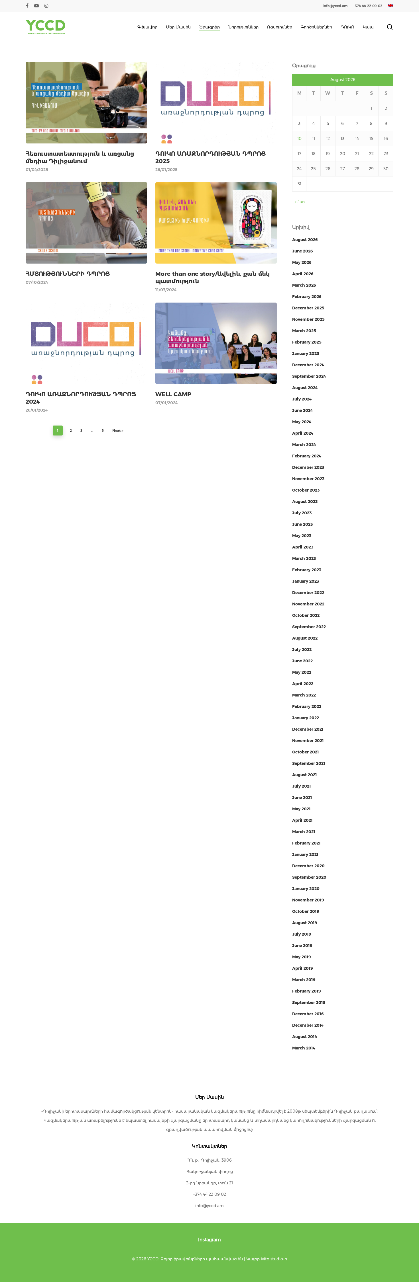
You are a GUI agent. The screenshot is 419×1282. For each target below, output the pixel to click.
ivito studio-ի (274, 1259)
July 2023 (302, 512)
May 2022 (301, 672)
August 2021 (304, 774)
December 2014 (308, 1025)
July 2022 (302, 649)
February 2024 (307, 456)
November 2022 (308, 604)
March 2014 (304, 1048)
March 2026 (304, 285)
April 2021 (302, 820)
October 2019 (305, 911)
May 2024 (302, 421)
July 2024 (302, 399)
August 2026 (305, 239)
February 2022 (306, 706)
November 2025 (308, 319)
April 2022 (302, 683)
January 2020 (306, 888)
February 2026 (307, 296)
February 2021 (306, 843)
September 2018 (309, 1002)
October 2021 (305, 752)
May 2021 (301, 808)
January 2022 (305, 717)
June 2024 (302, 410)
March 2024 (304, 444)
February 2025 (307, 342)
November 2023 (308, 478)
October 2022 (306, 615)
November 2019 (308, 900)
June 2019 (302, 945)
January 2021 (305, 854)
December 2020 (308, 865)
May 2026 (302, 262)
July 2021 (301, 786)
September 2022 (309, 626)
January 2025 (305, 353)
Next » (117, 430)
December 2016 (308, 1013)
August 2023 (305, 501)
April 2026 (303, 273)
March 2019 (304, 979)
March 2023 (304, 558)
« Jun (300, 201)
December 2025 (308, 308)
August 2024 (305, 387)
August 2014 (304, 1036)
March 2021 (303, 831)
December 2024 (308, 364)
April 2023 (302, 547)
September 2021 (308, 763)
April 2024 (303, 433)
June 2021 (302, 797)
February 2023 (306, 569)
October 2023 (306, 490)
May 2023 (301, 535)
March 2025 (304, 330)
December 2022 (308, 592)
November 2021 (308, 740)
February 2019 (306, 991)
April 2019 (302, 968)
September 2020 (309, 877)
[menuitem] (390, 6)
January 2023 (305, 581)
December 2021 (308, 729)
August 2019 (304, 922)
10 (299, 138)
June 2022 (302, 660)
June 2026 (302, 251)
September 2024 (309, 376)
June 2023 (302, 524)
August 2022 (305, 638)
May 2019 (301, 957)
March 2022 (304, 695)
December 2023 (308, 467)
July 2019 (301, 934)
